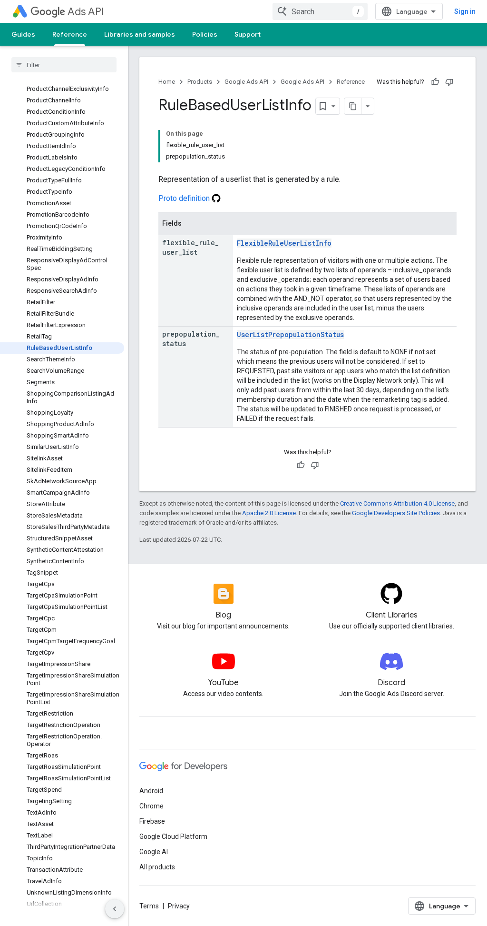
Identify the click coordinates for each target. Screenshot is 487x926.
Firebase (152, 821)
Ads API (86, 11)
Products (199, 81)
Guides (23, 34)
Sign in (465, 11)
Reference (69, 34)
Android (151, 791)
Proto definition (185, 198)
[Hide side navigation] (114, 908)
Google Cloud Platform (173, 836)
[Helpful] (435, 82)
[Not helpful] (449, 82)
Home (166, 81)
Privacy (179, 906)
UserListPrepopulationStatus (290, 334)
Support (247, 34)
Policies (204, 34)
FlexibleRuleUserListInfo (284, 243)
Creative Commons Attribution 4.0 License (397, 503)
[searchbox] (64, 64)
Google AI (153, 852)
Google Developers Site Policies (396, 513)
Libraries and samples (139, 34)
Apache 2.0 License (269, 513)
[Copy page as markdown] (352, 106)
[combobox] (320, 11)
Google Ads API (246, 81)
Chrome (151, 806)
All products (157, 867)
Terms (149, 906)
